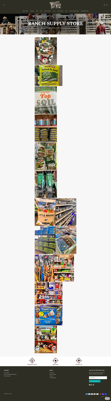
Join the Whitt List (53, 377)
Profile (106, 396)
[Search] (4, 5)
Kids (41, 11)
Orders (103, 396)
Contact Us (52, 372)
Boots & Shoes (47, 11)
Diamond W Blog (84, 11)
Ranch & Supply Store (74, 11)
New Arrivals (25, 11)
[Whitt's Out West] (55, 5)
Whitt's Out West (9, 393)
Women (32, 11)
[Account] (104, 5)
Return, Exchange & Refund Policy (10, 374)
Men (37, 11)
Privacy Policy (6, 372)
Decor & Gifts (60, 11)
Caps (54, 11)
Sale (66, 11)
